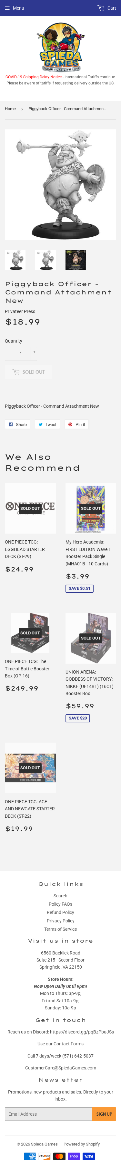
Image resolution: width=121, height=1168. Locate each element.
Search (60, 895)
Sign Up (104, 1114)
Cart (111, 8)
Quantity (13, 341)
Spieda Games (44, 1144)
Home (10, 108)
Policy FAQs (60, 904)
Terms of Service (60, 929)
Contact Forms (69, 1043)
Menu (18, 8)
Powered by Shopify (82, 1144)
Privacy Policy (61, 920)
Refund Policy (60, 912)
